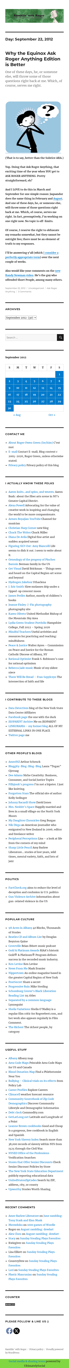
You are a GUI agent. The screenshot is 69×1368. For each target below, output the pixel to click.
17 (18, 394)
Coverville (15, 945)
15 (59, 387)
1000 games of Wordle (41, 1224)
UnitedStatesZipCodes (23, 1180)
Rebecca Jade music (21, 667)
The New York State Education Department (36, 1171)
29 (59, 401)
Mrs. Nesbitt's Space (21, 806)
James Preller (17, 595)
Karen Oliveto (17, 613)
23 (9, 401)
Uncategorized (36, 288)
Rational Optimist (20, 658)
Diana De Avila (18, 537)
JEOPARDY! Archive (21, 721)
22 (59, 394)
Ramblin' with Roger (15, 1349)
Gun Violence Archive (22, 896)
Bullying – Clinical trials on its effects (32, 1080)
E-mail (13, 451)
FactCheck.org (18, 887)
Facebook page (18, 717)
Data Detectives (18, 708)
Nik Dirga (15, 825)
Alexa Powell (17, 505)
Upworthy (15, 1189)
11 (26, 387)
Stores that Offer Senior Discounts (30, 1162)
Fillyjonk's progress (21, 784)
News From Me (18, 968)
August (57, 198)
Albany (13, 1058)
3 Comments (24, 291)
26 (34, 401)
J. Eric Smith (16, 586)
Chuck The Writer (20, 532)
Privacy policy (17, 465)
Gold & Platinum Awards (24, 950)
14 (51, 387)
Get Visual (15, 568)
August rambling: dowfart (37, 1229)
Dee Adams (16, 775)
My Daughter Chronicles (24, 820)
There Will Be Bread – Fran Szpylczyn (32, 677)
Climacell (14, 1094)
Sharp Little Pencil (20, 847)
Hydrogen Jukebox (20, 582)
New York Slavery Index (24, 1139)
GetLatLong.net (19, 1117)
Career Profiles (18, 1089)
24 (18, 401)
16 (9, 394)
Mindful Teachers (20, 631)
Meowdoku (16, 1224)
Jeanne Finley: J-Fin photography (30, 604)
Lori (11, 1270)
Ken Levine (16, 964)
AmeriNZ (14, 761)
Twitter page (17, 735)
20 (42, 394)
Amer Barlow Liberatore (24, 1215)
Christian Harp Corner (22, 528)
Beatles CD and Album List (25, 936)
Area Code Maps (19, 1062)
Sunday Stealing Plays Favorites (40, 1238)
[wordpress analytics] (34, 1304)
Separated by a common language (30, 1000)
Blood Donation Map (22, 1071)
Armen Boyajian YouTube (25, 518)
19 (34, 394)
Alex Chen (15, 1233)
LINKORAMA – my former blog (28, 726)
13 (43, 387)
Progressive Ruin (19, 986)
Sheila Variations (19, 1009)
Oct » (52, 414)
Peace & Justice (18, 645)
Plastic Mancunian (20, 1274)
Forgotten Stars (19, 793)
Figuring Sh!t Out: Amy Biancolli (29, 546)
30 (9, 408)
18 (26, 394)
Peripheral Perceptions (23, 838)
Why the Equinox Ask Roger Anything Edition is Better (32, 58)
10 (17, 387)
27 (42, 401)
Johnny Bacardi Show (22, 802)
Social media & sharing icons (27, 1361)
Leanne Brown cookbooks (25, 1126)
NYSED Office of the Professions (29, 1153)
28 (51, 401)
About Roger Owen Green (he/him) (31, 442)
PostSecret (15, 982)
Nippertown (16, 973)
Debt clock (15, 1112)
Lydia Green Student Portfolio (28, 622)
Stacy (12, 1238)
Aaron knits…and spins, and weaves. (31, 491)
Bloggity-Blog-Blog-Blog (25, 766)
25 (26, 401)
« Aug (17, 414)
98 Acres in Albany (20, 927)
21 (51, 394)
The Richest (16, 1027)
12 (34, 387)
